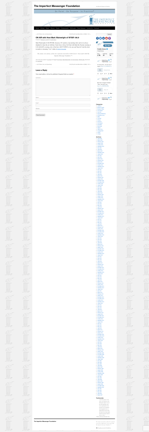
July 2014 (99, 275)
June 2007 (99, 390)
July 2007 (99, 388)
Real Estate (99, 126)
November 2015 (100, 250)
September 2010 (100, 339)
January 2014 (100, 284)
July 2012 (99, 304)
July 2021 (99, 169)
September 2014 (100, 272)
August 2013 (100, 289)
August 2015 (100, 255)
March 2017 (99, 225)
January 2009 (100, 370)
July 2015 (99, 256)
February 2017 (100, 227)
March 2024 (99, 158)
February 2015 (100, 264)
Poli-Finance (100, 123)
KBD (98, 116)
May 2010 (99, 345)
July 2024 (99, 155)
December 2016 (100, 230)
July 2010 (99, 342)
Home (37, 28)
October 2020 (100, 183)
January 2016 (100, 247)
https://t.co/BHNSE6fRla (103, 86)
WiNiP (98, 132)
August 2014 (100, 273)
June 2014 (99, 276)
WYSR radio (82, 59)
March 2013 (99, 292)
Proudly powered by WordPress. (104, 428)
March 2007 (99, 395)
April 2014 (99, 280)
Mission (53, 28)
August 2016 (100, 236)
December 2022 (100, 163)
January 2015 (100, 266)
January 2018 (100, 210)
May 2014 (99, 278)
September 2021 (100, 166)
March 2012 (99, 311)
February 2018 (100, 208)
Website (37, 108)
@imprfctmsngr (100, 51)
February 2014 (100, 283)
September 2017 (100, 216)
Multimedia (73, 28)
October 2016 (100, 233)
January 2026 (100, 143)
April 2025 (99, 149)
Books (57, 28)
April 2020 (99, 191)
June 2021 (99, 171)
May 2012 (99, 308)
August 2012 (100, 303)
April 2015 (99, 261)
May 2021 (99, 172)
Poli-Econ (99, 121)
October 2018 (100, 197)
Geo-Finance (100, 110)
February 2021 (100, 177)
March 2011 (99, 329)
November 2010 (100, 336)
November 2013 (100, 286)
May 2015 (99, 259)
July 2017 (99, 219)
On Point (49, 59)
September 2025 (100, 146)
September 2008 (100, 373)
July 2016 (99, 238)
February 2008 (100, 382)
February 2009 (100, 368)
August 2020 (100, 185)
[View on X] (111, 60)
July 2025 (99, 147)
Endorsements (64, 28)
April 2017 (99, 224)
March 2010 (99, 348)
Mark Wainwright (66, 59)
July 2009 (99, 360)
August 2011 (100, 322)
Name (37, 97)
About (47, 28)
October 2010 (100, 337)
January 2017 (100, 228)
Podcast (99, 120)
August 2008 (100, 374)
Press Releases (81, 28)
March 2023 (99, 161)
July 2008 (99, 376)
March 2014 (99, 281)
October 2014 (100, 270)
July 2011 (99, 323)
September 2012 (100, 301)
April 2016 (99, 242)
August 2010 (100, 340)
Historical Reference (101, 113)
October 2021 (100, 165)
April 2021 (99, 174)
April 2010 (99, 346)
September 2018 (100, 199)
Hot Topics (59, 59)
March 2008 (99, 381)
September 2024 (100, 152)
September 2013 (100, 287)
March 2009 (99, 367)
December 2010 (100, 334)
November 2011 (100, 317)
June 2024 (99, 157)
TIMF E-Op (99, 129)
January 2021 (100, 179)
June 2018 (99, 203)
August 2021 (100, 168)
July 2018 (99, 202)
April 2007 (99, 393)
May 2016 (99, 241)
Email (37, 103)
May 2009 (99, 363)
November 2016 (100, 231)
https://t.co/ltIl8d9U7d (106, 66)
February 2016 (100, 245)
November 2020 (100, 182)
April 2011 (99, 328)
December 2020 (100, 180)
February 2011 (100, 331)
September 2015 (100, 253)
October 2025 (100, 144)
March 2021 (99, 175)
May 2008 (99, 377)
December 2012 (100, 297)
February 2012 (100, 312)
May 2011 (99, 326)
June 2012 (99, 306)
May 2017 (99, 222)
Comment (38, 77)
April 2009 (99, 365)
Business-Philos (100, 109)
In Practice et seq (100, 115)
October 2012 (100, 300)
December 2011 (100, 315)
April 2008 (99, 379)
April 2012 (99, 309)
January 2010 (100, 351)
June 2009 (99, 362)
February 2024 (100, 160)
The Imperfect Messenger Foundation (57, 6)
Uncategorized (100, 130)
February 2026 (100, 141)
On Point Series (74, 59)
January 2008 (100, 384)
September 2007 (100, 387)
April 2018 (99, 207)
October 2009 (100, 356)
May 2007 (99, 391)
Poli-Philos (99, 124)
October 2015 (100, 252)
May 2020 (99, 189)
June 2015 (99, 258)
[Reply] (98, 73)
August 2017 (100, 217)
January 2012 (100, 314)
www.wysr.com (61, 49)
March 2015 (99, 262)
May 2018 (99, 205)
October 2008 (100, 371)
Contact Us (90, 28)
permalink (39, 61)
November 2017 (100, 213)
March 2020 (99, 193)
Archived (96, 28)
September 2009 (100, 357)
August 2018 (100, 200)
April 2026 (99, 138)
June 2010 (99, 343)
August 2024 (100, 154)
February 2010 (100, 350)
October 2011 (100, 318)
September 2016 (100, 235)
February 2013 (100, 294)
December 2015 (100, 248)
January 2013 (100, 295)
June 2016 (99, 239)
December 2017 (100, 211)
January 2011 (100, 332)
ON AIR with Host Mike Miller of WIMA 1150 (80, 34)
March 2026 (99, 140)
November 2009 (100, 354)
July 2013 (99, 290)
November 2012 (100, 298)
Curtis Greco (53, 39)
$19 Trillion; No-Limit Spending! (44, 34)
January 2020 (100, 196)
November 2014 (100, 269)
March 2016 (99, 244)
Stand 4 (99, 127)
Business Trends (100, 107)
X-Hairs (99, 134)
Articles (42, 28)
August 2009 (100, 359)
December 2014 (100, 267)
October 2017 (100, 214)
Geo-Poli (99, 112)
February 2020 (100, 194)
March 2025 (99, 151)
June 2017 (99, 221)
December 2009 (100, 353)
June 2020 (99, 188)
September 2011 (100, 320)
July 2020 (99, 186)
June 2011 (99, 325)
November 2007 (100, 385)
